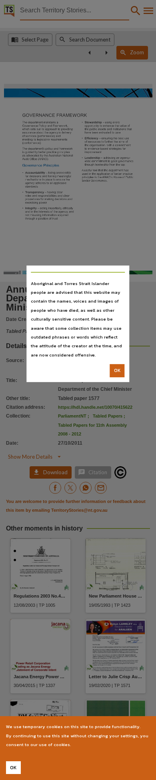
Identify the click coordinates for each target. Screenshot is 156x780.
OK (117, 370)
